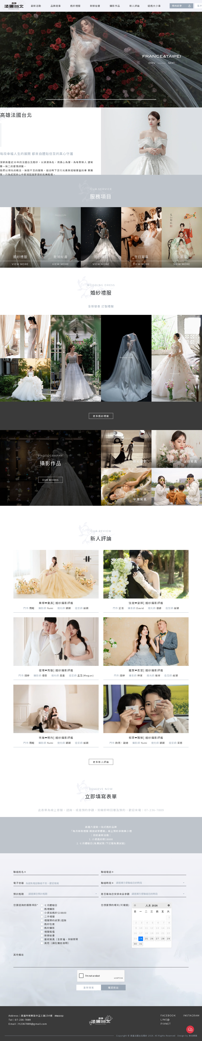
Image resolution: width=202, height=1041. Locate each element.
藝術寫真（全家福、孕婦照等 (61, 939)
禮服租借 (49, 931)
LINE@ (165, 1019)
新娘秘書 (95, 5)
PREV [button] (152, 63)
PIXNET (165, 1023)
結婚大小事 (154, 5)
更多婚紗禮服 (101, 416)
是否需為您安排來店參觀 (115, 894)
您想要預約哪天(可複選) (115, 905)
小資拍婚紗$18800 (55, 912)
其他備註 (18, 954)
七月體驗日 (50, 905)
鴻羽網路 (193, 1035)
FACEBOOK (168, 1015)
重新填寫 (88, 987)
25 (146, 939)
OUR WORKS (50, 479)
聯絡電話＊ (107, 871)
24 (140, 939)
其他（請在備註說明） (57, 943)
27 (157, 939)
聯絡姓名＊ (20, 871)
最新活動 (36, 5)
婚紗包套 (49, 924)
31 (140, 944)
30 (135, 944)
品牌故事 (55, 5)
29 (168, 939)
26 (151, 939)
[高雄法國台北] (14, 5)
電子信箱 (18, 883)
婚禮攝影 (49, 909)
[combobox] (150, 883)
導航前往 (59, 1015)
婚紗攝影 (49, 927)
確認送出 (113, 987)
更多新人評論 (101, 762)
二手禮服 (49, 916)
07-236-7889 (23, 1019)
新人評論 (134, 5)
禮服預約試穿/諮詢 (55, 920)
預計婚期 (20, 894)
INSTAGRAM (191, 1015)
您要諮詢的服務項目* (25, 905)
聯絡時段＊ (107, 883)
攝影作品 (115, 5)
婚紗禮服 (75, 5)
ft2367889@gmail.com (32, 1023)
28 (162, 939)
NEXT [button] (171, 63)
